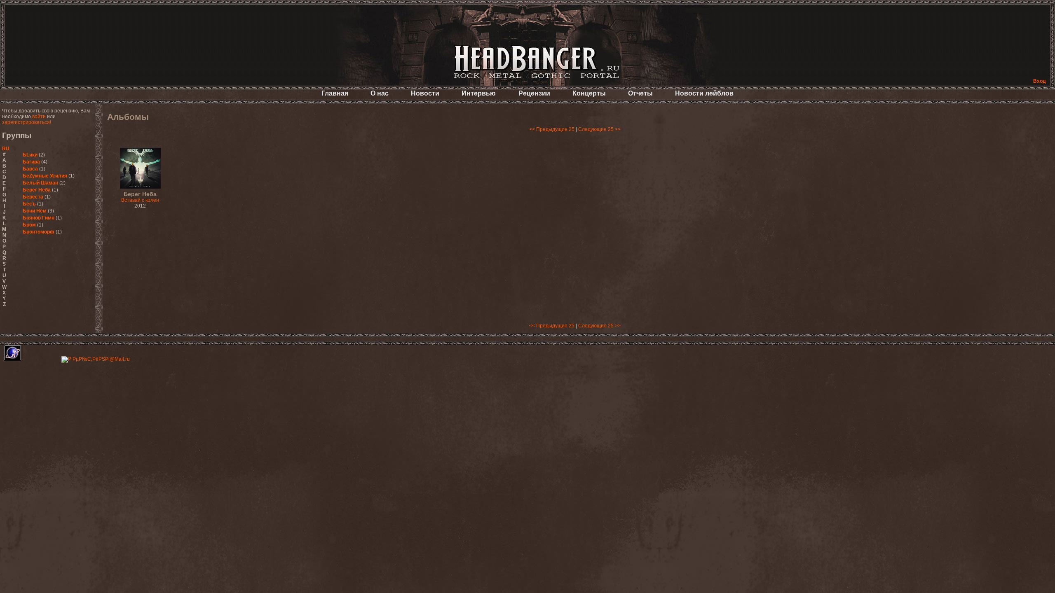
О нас (379, 93)
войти (39, 116)
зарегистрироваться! (26, 122)
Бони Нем (35, 211)
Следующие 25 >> (599, 129)
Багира (31, 162)
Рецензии (534, 93)
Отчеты (640, 93)
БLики (30, 155)
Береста (33, 197)
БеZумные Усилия (45, 176)
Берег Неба (37, 190)
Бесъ (29, 204)
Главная (334, 93)
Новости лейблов (704, 93)
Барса (30, 169)
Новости (425, 93)
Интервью (479, 93)
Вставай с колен (140, 197)
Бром (29, 225)
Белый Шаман (40, 183)
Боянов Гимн (38, 218)
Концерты (589, 93)
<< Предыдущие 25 (551, 129)
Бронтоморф (38, 232)
